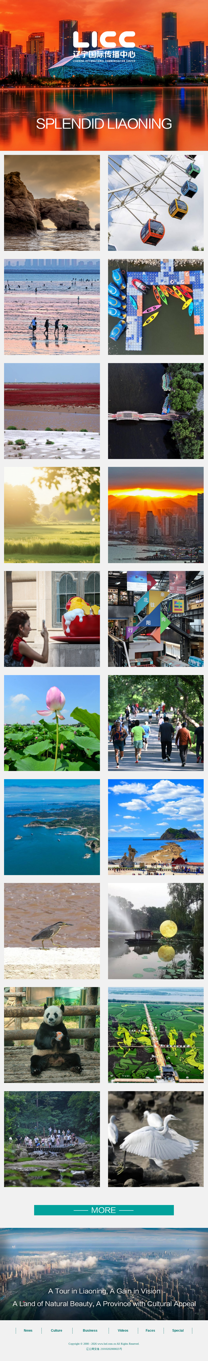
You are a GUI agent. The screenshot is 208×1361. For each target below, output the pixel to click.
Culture (56, 1330)
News (28, 1330)
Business (90, 1330)
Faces (150, 1330)
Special (178, 1330)
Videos (123, 1330)
